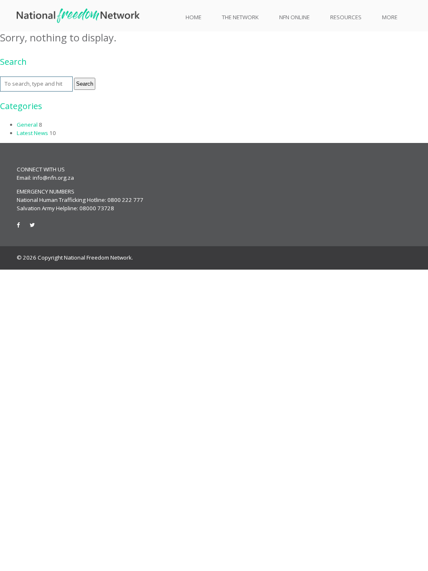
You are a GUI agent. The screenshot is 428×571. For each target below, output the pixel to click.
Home (193, 17)
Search (84, 84)
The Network (240, 17)
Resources (346, 17)
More (389, 17)
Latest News (32, 133)
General (27, 124)
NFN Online (294, 17)
